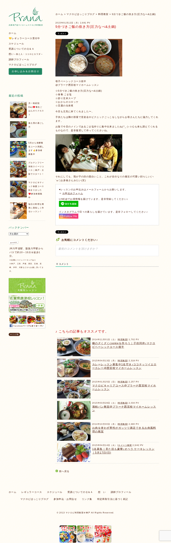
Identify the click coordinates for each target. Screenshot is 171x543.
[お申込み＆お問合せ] (27, 72)
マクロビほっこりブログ (80, 14)
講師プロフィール (19, 59)
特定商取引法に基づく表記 (112, 499)
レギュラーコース (31, 492)
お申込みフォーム (72, 193)
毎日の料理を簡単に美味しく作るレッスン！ (36, 208)
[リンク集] (14, 335)
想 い (102, 492)
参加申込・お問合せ (65, 499)
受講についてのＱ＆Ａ (21, 48)
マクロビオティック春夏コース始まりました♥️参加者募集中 (36, 190)
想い (26, 54)
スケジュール (16, 43)
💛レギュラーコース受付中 (24, 38)
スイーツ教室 (125, 445)
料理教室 (103, 14)
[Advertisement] (80, 301)
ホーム (59, 14)
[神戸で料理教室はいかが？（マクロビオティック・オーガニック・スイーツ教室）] (26, 20)
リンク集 (87, 499)
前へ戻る (64, 471)
